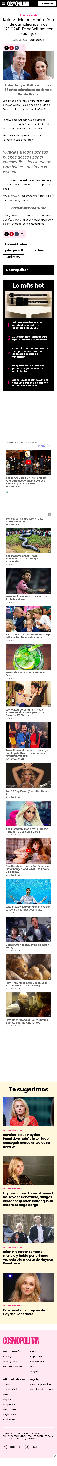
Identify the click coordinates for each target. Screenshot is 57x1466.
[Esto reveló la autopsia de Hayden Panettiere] (28, 1287)
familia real (13, 256)
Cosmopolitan (36, 39)
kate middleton (16, 244)
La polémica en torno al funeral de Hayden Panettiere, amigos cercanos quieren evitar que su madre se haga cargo (28, 1199)
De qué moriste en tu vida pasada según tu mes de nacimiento (28, 368)
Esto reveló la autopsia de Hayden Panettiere (24, 1312)
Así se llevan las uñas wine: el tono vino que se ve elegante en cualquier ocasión (30, 383)
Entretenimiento (28, 15)
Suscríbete (47, 3)
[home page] (18, 3)
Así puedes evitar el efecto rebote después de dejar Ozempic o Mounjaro (28, 325)
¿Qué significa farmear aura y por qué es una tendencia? (30, 338)
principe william (16, 250)
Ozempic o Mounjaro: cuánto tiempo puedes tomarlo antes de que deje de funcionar (30, 352)
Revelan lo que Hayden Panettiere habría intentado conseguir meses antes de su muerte (26, 1141)
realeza (38, 250)
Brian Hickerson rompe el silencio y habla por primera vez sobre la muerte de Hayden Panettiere (28, 1258)
